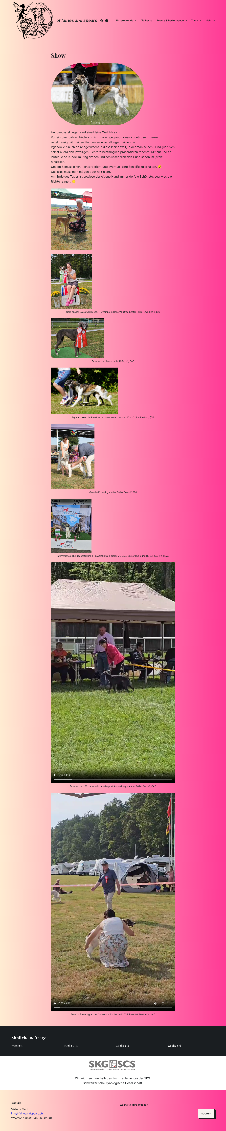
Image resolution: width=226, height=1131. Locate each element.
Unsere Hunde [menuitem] (124, 20)
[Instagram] (106, 20)
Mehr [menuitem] (208, 20)
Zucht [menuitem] (194, 20)
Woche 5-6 (174, 1045)
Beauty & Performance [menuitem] (170, 20)
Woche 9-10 (70, 1045)
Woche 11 (17, 1045)
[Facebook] (101, 20)
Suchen (206, 1113)
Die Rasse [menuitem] (146, 20)
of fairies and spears (76, 20)
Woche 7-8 (122, 1045)
